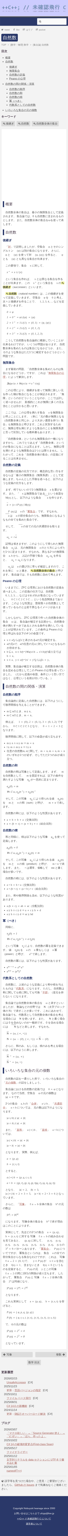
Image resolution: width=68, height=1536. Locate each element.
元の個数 (10, 1082)
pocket (42, 30)
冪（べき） (15, 101)
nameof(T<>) (14, 1470)
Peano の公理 (17, 78)
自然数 (10, 37)
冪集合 (31, 511)
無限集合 (14, 70)
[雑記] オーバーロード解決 (30, 1414)
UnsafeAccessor (16, 1382)
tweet (7, 30)
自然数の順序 (17, 89)
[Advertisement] (34, 164)
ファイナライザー (17, 1452)
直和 (19, 1129)
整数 (59, 1354)
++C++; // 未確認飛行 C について (34, 1518)
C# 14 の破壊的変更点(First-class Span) (30, 1444)
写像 (22, 1204)
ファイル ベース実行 (19, 1398)
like (17, 30)
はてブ (29, 30)
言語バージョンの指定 (28, 1390)
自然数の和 (15, 93)
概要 (8, 57)
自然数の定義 (17, 74)
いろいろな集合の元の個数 (21, 110)
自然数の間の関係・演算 (19, 83)
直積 (44, 1129)
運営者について (34, 1523)
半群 (45, 992)
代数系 (20, 988)
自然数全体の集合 (46, 123)
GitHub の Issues (24, 1485)
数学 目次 (34, 1362)
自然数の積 (15, 97)
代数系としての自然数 (22, 104)
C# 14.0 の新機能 (17, 1406)
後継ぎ (13, 66)
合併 (33, 1103)
